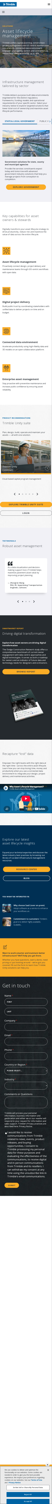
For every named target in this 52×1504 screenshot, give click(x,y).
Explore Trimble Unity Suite (26, 504)
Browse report (26, 671)
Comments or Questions (18, 1094)
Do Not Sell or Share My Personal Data (28, 1487)
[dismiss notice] (47, 1465)
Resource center (26, 869)
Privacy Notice (25, 1126)
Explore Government (26, 187)
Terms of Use (36, 1480)
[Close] (48, 1470)
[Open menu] (3, 12)
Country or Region (20, 1064)
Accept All (28, 1501)
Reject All (28, 1494)
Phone (13, 1049)
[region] (26, 468)
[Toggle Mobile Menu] (49, 4)
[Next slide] (37, 494)
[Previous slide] (14, 494)
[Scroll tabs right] (50, 121)
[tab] (19, 121)
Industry (15, 1079)
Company (15, 1020)
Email (13, 1035)
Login (26, 513)
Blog (27, 878)
